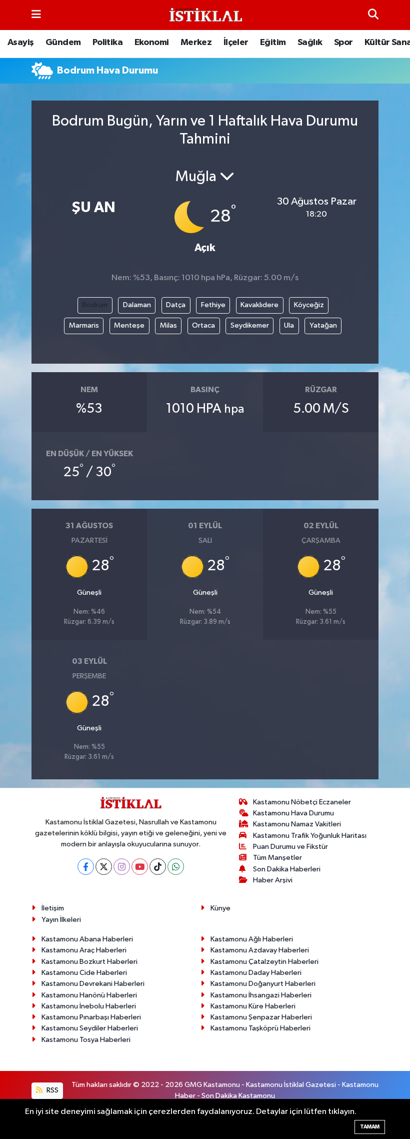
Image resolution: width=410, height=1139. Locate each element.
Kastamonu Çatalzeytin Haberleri (264, 961)
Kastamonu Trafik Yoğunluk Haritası (309, 835)
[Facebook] (86, 866)
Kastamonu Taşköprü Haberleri (260, 1028)
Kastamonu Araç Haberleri (84, 950)
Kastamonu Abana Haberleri (87, 939)
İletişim (53, 908)
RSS (51, 1090)
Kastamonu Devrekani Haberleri (93, 983)
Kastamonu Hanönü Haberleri (89, 995)
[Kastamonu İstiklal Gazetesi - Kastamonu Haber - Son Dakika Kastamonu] (204, 15)
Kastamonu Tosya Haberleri (86, 1039)
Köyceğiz (309, 305)
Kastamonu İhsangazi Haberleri (261, 995)
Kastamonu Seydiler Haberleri (90, 1028)
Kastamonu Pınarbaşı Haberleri (91, 1017)
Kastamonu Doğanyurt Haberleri (263, 983)
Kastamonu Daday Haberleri (256, 972)
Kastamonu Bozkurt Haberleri (90, 961)
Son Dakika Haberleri (286, 869)
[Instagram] (122, 866)
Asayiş (21, 42)
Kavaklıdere (259, 305)
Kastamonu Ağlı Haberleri (251, 939)
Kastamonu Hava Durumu (293, 813)
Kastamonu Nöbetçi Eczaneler (302, 802)
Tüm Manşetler (277, 857)
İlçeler (236, 42)
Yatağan (323, 325)
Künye (220, 908)
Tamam (370, 1126)
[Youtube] (140, 866)
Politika (107, 42)
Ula (289, 325)
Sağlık (310, 42)
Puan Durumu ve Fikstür (290, 846)
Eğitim (273, 42)
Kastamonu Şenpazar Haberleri (261, 1017)
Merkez (196, 42)
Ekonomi (151, 42)
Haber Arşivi (272, 880)
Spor (343, 42)
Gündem (63, 42)
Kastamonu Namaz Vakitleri (297, 824)
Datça (176, 305)
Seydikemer (249, 325)
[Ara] (373, 15)
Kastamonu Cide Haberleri (84, 972)
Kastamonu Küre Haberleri (253, 1006)
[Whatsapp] (176, 866)
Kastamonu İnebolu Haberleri (89, 1006)
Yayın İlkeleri (61, 919)
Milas (168, 325)
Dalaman (137, 305)
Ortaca (203, 325)
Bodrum (95, 305)
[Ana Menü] (36, 15)
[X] (104, 866)
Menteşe (129, 325)
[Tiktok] (158, 866)
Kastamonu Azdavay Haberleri (259, 950)
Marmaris (84, 325)
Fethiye (213, 305)
